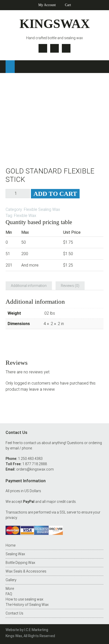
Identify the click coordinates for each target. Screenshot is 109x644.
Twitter (43, 48)
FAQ (9, 594)
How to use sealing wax (24, 599)
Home (10, 545)
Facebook (54, 48)
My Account (47, 5)
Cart (68, 5)
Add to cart (55, 193)
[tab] (29, 285)
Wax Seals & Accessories (26, 571)
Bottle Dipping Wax (20, 563)
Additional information (29, 286)
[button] (10, 66)
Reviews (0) (70, 286)
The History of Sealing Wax (27, 605)
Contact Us (14, 613)
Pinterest (66, 48)
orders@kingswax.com (35, 469)
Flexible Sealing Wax (42, 209)
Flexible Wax (25, 215)
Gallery (11, 580)
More (10, 589)
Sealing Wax (15, 554)
